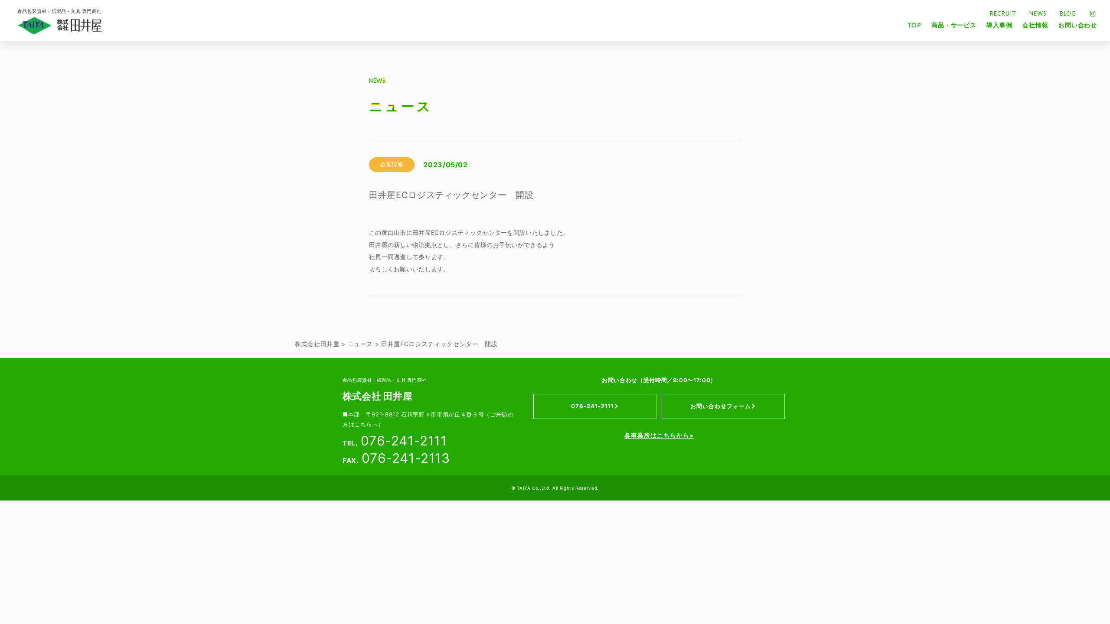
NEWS (1038, 13)
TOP (914, 25)
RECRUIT (1003, 13)
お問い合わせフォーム (720, 406)
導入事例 (999, 25)
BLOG (1068, 13)
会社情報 (1035, 25)
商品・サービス (953, 25)
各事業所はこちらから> (659, 435)
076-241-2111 (592, 406)
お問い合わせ (1077, 25)
